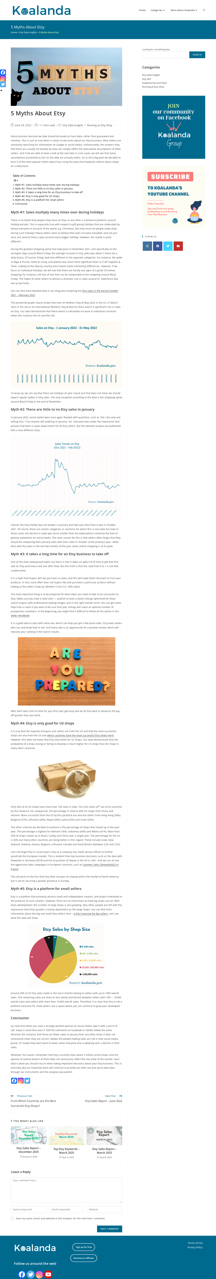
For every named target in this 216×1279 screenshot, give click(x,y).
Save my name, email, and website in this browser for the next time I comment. (60, 1218)
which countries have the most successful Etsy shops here (80, 735)
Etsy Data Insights (28, 32)
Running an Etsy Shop (99, 125)
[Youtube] (178, 246)
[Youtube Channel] (48, 1274)
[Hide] (1, 90)
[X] (168, 246)
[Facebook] (14, 1081)
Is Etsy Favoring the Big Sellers (91, 913)
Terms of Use (195, 1243)
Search (197, 54)
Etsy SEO (146, 78)
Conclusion (21, 203)
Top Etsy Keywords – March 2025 (66, 1151)
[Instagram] (21, 1081)
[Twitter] (27, 1081)
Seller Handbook (20, 615)
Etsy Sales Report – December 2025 (29, 1150)
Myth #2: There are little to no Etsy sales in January (44, 188)
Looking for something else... (156, 49)
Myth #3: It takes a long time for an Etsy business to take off (49, 192)
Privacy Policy (195, 1247)
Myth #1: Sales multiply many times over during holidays (47, 184)
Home (14, 32)
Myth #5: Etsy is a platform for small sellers (39, 199)
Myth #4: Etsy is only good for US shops (37, 196)
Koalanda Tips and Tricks (154, 82)
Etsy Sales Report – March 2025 (104, 1151)
